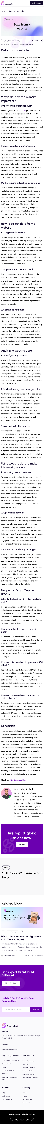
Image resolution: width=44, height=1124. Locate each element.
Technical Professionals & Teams (9, 1078)
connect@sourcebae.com (10, 1049)
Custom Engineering (8, 1070)
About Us (25, 1093)
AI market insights (13, 932)
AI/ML (4, 1067)
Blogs (3, 1093)
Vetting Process (27, 1099)
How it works (26, 1103)
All (3, 40)
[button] (32, 40)
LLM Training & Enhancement (11, 1060)
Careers (25, 1096)
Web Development (13, 40)
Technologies (6, 1096)
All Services (5, 1074)
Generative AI (6, 1064)
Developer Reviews (28, 1071)
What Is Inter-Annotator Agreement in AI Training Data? (21, 938)
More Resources (7, 1099)
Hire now (22, 845)
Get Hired (25, 1064)
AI (3, 932)
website (22, 110)
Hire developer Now (18, 780)
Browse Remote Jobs (29, 1061)
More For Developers (29, 1067)
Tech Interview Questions (30, 1077)
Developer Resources (29, 1074)
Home (3, 11)
